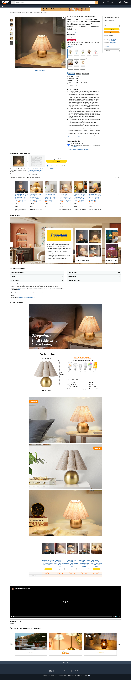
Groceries (47, 6)
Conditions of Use (46, 675)
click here (47, 292)
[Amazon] (5, 2)
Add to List (107, 50)
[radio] (11, 20)
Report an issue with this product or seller (79, 149)
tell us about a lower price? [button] (26, 297)
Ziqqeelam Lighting (113, 37)
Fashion (84, 6)
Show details (51, 168)
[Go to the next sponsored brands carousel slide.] (119, 644)
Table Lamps (44, 12)
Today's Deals (62, 6)
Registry (90, 6)
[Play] (11, 616)
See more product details (74, 136)
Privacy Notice (54, 675)
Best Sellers (32, 6)
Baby (124, 6)
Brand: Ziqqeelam (71, 31)
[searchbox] (55, 2)
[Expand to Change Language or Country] (69, 671)
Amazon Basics (24, 6)
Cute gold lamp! (19, 589)
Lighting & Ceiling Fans (27, 12)
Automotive (118, 6)
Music (94, 6)
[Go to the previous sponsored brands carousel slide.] (11, 644)
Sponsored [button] (12, 630)
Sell (80, 6)
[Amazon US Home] (51, 671)
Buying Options (60, 569)
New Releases (40, 6)
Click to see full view (40, 70)
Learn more (74, 146)
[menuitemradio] (117, 616)
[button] (3, 6)
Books (69, 6)
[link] (36, 161)
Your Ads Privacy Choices (82, 675)
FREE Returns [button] (70, 46)
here (19, 289)
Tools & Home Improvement (15, 12)
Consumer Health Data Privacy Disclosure (67, 675)
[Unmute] (119, 616)
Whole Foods (55, 6)
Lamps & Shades (36, 12)
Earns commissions (25, 588)
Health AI (9, 6)
